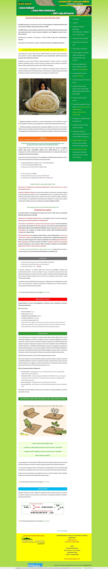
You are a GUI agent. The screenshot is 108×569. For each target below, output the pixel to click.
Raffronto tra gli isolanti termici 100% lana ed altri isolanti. (80, 66)
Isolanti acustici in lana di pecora (79, 99)
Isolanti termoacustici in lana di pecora (81, 81)
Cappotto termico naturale (80, 38)
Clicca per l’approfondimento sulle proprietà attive (36, 249)
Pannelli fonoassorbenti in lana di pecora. (81, 109)
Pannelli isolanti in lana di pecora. (79, 74)
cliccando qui (46, 292)
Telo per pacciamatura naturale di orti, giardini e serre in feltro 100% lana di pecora (81, 134)
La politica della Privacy (76, 568)
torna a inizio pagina (62, 530)
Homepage (76, 19)
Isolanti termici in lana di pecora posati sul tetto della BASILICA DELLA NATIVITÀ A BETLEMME (81, 90)
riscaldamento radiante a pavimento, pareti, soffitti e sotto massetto (80, 153)
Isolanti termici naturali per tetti (80, 43)
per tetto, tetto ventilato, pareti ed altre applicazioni (80, 143)
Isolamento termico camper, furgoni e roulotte (80, 126)
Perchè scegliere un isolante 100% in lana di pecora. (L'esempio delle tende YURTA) (81, 56)
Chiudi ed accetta (88, 568)
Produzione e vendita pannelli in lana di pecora (81, 120)
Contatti (75, 23)
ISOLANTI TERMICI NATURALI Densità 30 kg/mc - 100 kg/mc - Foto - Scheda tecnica (81, 30)
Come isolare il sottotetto (80, 49)
